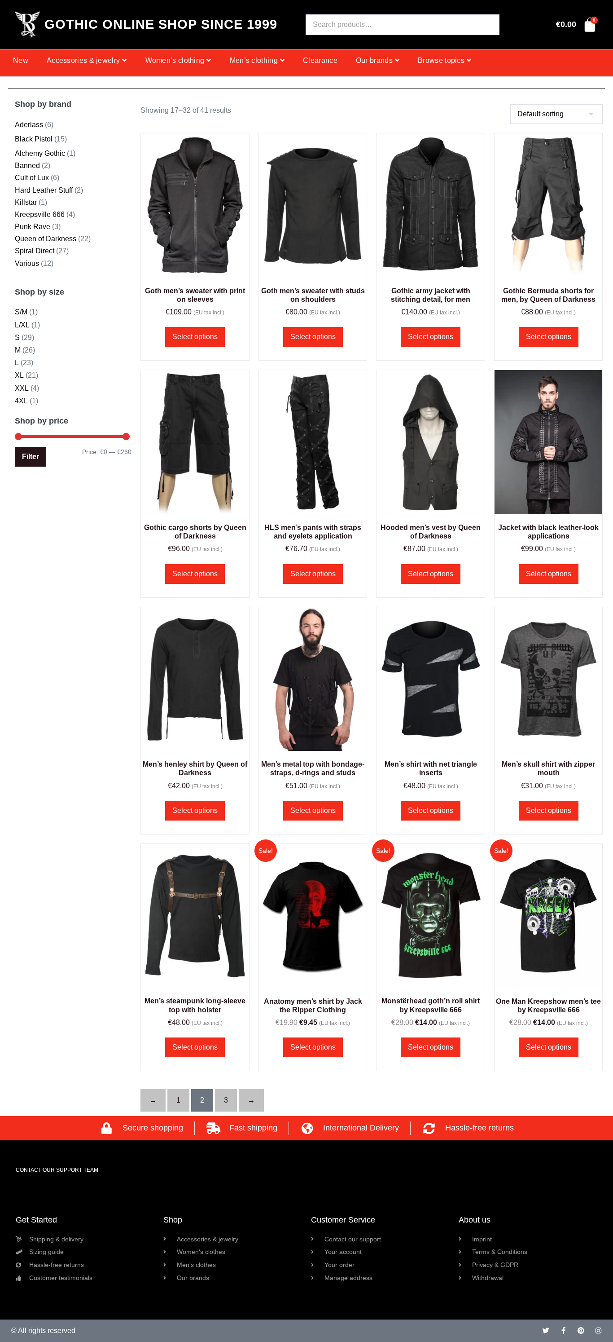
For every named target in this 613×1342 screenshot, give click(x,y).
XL (19, 375)
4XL (21, 401)
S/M (21, 312)
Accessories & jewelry (83, 60)
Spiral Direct (34, 251)
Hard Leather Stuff (44, 190)
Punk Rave (32, 226)
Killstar (26, 202)
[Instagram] (598, 1330)
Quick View (195, 265)
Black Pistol (34, 139)
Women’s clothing (175, 60)
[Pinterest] (581, 1330)
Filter (30, 456)
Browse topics (441, 60)
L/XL (22, 325)
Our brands (374, 60)
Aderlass (29, 124)
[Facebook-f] (563, 1330)
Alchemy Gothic (40, 153)
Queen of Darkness (45, 239)
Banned (27, 165)
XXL (22, 388)
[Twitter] (546, 1330)
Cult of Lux (32, 177)
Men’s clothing (254, 60)
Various (27, 263)
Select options (195, 336)
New (20, 60)
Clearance (320, 60)
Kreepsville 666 (40, 214)
